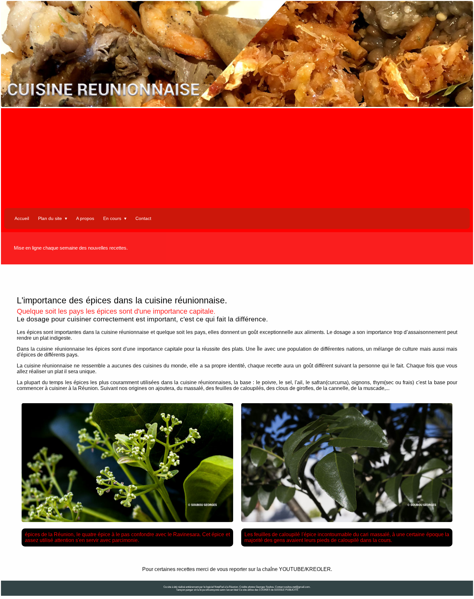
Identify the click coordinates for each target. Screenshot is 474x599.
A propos (85, 218)
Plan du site (50, 218)
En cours (113, 218)
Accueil (22, 218)
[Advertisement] (237, 160)
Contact (143, 218)
